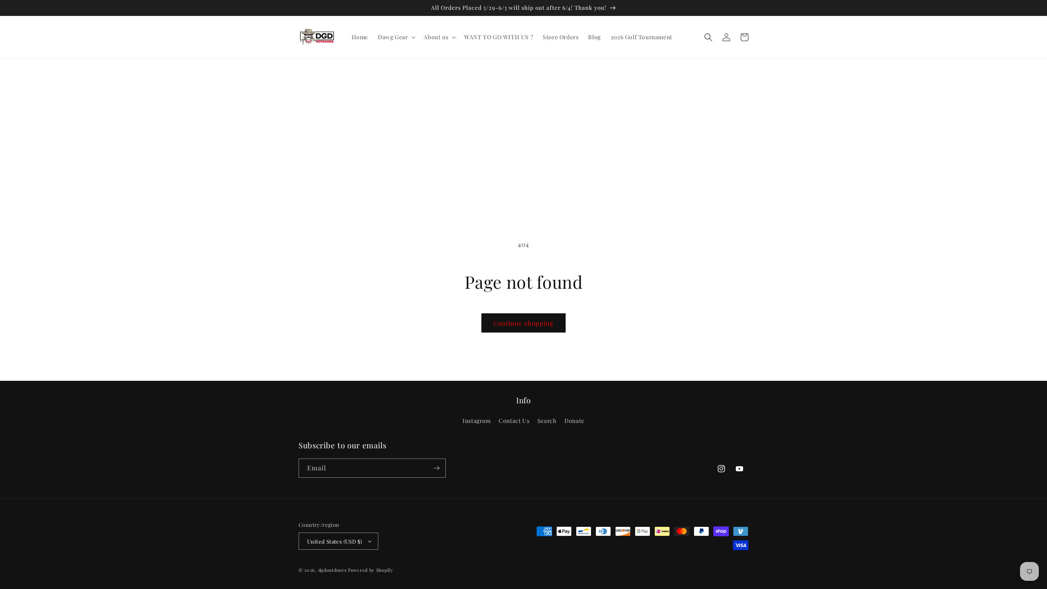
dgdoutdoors (332, 570)
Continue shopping (523, 323)
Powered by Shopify (370, 570)
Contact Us (514, 421)
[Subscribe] (436, 468)
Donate (574, 421)
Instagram (476, 421)
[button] (396, 37)
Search (547, 421)
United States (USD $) (334, 541)
